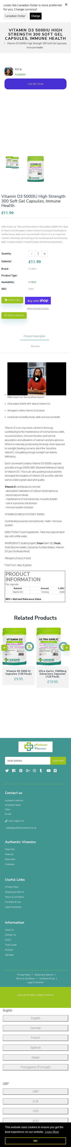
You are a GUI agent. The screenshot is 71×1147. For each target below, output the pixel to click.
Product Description (34, 336)
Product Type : (9, 275)
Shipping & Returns (14, 892)
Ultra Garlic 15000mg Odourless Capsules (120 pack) (53, 674)
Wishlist (9, 950)
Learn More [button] (52, 1131)
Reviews (35, 346)
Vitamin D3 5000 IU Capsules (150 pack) (18, 672)
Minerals (9, 854)
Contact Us (10, 935)
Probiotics (10, 864)
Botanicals (10, 859)
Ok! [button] (35, 1140)
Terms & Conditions (14, 897)
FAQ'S (8, 940)
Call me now (35, 84)
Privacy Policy (11, 887)
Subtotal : (6, 261)
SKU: (4, 288)
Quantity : (6, 253)
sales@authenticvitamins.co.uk (21, 827)
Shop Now (10, 849)
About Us (9, 929)
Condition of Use (13, 902)
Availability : (8, 282)
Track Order (11, 945)
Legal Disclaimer (13, 907)
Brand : (5, 268)
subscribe (58, 760)
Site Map (9, 955)
